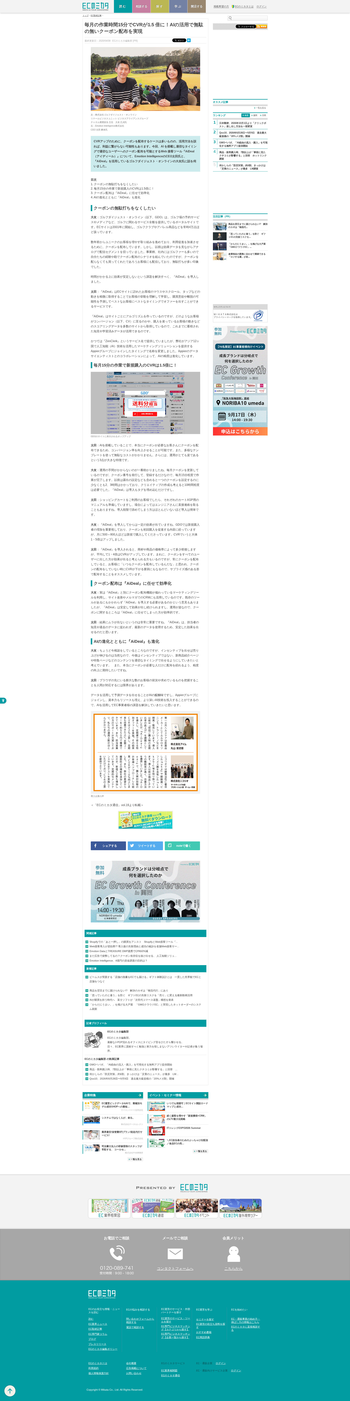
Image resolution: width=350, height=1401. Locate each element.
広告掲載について (136, 1368)
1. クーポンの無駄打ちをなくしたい (114, 184)
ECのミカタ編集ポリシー (102, 1349)
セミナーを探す (205, 1319)
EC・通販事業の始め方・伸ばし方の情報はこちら (245, 1320)
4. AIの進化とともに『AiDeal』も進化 (115, 197)
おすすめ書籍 (203, 1332)
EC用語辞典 (203, 1337)
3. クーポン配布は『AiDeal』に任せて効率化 (120, 192)
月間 (264, 115)
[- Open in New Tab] (240, 313)
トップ (86, 16)
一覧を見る (136, 1159)
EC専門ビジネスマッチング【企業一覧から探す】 (175, 1335)
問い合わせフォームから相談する (140, 1320)
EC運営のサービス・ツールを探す (175, 1320)
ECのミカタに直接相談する (245, 1328)
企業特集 (90, 1095)
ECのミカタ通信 (170, 1375)
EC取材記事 (96, 16)
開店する (197, 6)
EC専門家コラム (97, 1334)
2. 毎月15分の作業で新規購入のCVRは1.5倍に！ (122, 188)
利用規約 (93, 1368)
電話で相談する (135, 1327)
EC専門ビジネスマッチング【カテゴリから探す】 (175, 1328)
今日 (246, 115)
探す (160, 6)
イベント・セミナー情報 (165, 1095)
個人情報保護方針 (98, 1373)
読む (123, 6)
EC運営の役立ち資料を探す (210, 1326)
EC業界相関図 (169, 1370)
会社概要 (131, 1363)
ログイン (221, 1363)
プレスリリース (97, 1344)
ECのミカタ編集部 (118, 1031)
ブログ (92, 1339)
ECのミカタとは (97, 1363)
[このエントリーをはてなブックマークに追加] (189, 40)
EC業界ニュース (97, 1324)
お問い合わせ (133, 1373)
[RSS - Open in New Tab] (261, 26)
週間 (255, 115)
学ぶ (178, 6)
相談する (141, 6)
